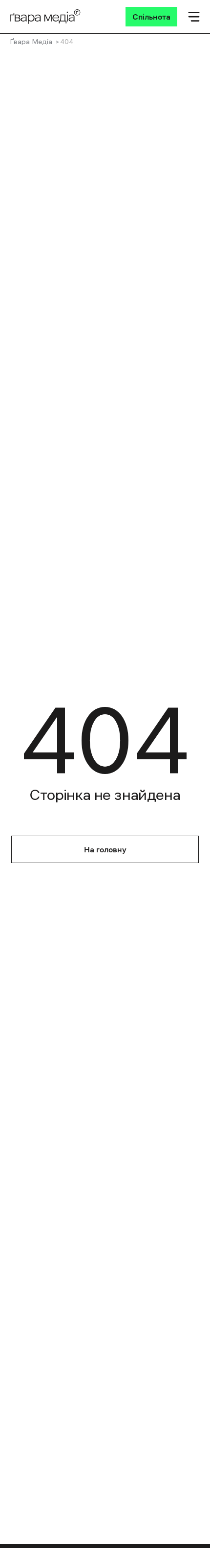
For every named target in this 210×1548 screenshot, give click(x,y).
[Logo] (45, 16)
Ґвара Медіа (31, 41)
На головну (105, 849)
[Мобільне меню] (194, 16)
